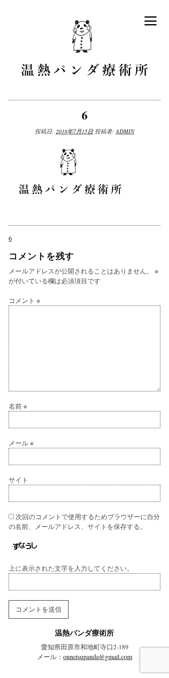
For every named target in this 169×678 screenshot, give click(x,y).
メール (21, 442)
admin (125, 131)
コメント (24, 300)
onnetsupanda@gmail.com (97, 656)
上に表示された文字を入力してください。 (71, 568)
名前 (18, 406)
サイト (18, 479)
